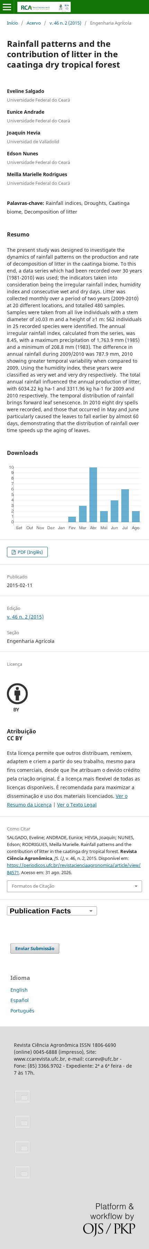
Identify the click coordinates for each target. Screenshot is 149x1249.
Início (12, 23)
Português (22, 1010)
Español (19, 1000)
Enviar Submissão (34, 948)
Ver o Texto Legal (77, 804)
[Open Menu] (7, 7)
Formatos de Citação (33, 886)
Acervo (34, 23)
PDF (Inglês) (30, 552)
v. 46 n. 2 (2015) (65, 23)
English (19, 990)
